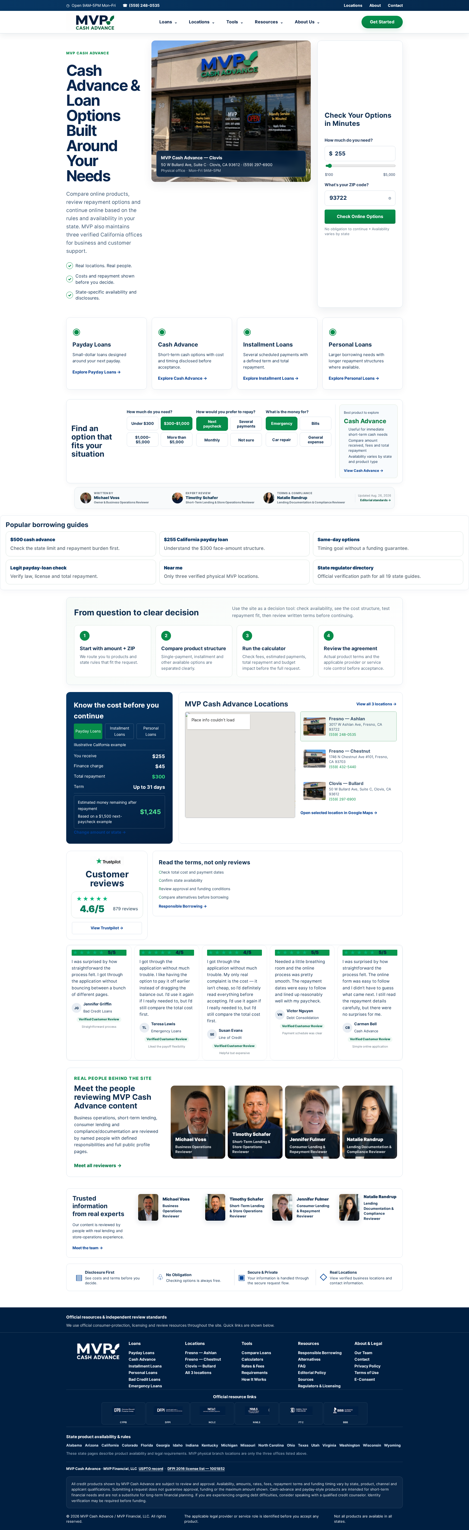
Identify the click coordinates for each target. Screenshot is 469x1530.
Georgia (163, 1445)
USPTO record (151, 1468)
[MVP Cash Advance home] (92, 22)
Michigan (229, 1445)
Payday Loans (88, 731)
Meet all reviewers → (98, 1165)
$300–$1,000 (176, 423)
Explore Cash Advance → (182, 378)
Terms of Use (366, 1372)
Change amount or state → (100, 832)
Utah (315, 1445)
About (375, 5)
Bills (315, 423)
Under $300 (142, 423)
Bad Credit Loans (144, 1379)
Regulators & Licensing (319, 1385)
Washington (349, 1445)
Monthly (212, 440)
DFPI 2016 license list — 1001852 (196, 1468)
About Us (307, 21)
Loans (168, 21)
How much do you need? (349, 140)
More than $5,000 (176, 439)
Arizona (92, 1445)
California (110, 1445)
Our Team (363, 1352)
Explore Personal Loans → (354, 378)
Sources (305, 1379)
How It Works (254, 1379)
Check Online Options (360, 216)
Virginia (329, 1445)
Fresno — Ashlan (201, 1352)
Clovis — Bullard (200, 1366)
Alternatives (309, 1359)
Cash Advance (142, 1359)
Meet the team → (87, 1247)
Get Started (382, 21)
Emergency (281, 423)
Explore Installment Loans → (271, 378)
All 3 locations (198, 1372)
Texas (303, 1445)
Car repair (281, 439)
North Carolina (271, 1445)
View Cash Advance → (363, 470)
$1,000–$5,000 (142, 439)
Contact (395, 5)
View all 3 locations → (376, 704)
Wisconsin (372, 1445)
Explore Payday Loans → (96, 372)
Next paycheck (212, 423)
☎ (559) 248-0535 (141, 5)
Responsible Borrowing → (183, 906)
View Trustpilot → (107, 928)
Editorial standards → (375, 500)
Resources (269, 21)
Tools (234, 21)
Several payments (246, 423)
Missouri (247, 1445)
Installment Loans (119, 731)
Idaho (178, 1445)
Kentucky (210, 1445)
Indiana (192, 1445)
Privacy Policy (367, 1366)
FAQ (302, 1366)
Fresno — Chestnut (203, 1359)
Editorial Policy (312, 1372)
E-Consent (364, 1379)
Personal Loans (151, 731)
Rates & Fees (253, 1366)
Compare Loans (256, 1352)
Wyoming (392, 1445)
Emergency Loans (145, 1385)
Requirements (255, 1372)
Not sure (246, 440)
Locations (353, 5)
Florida (147, 1445)
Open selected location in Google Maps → (338, 812)
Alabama (74, 1445)
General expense (316, 439)
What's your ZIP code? (347, 184)
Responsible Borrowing (320, 1352)
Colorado (130, 1445)
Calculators (252, 1359)
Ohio (291, 1445)
